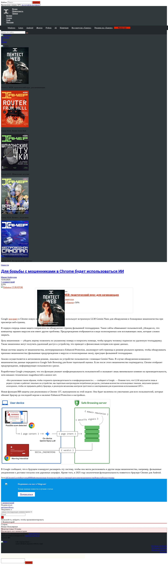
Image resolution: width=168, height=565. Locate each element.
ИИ (29, 478)
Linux (20, 28)
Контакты (163, 552)
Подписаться (26, 494)
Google (17, 478)
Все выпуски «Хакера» (81, 28)
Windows (11, 28)
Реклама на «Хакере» (103, 28)
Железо (39, 28)
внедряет (13, 319)
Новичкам (64, 28)
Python (48, 28)
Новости (5, 265)
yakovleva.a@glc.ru (32, 536)
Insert (29, 563)
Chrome (10, 478)
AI (56, 28)
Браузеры (24, 478)
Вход (165, 4)
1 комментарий (8, 282)
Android (29, 28)
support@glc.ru (34, 533)
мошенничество (88, 478)
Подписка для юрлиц (159, 548)
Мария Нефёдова (9, 277)
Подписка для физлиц (159, 546)
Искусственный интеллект (69, 478)
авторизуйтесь (7, 507)
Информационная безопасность (44, 478)
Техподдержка (108, 478)
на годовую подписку (31, 5)
